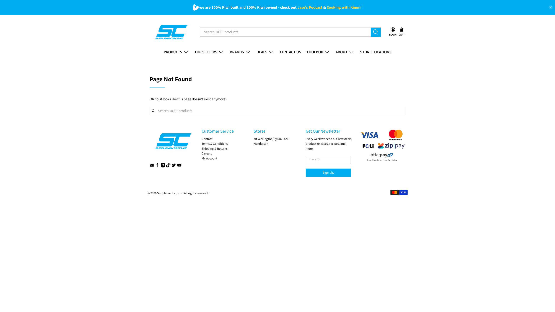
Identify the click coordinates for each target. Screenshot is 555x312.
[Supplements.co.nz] (171, 32)
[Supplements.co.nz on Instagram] (163, 166)
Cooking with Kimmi (344, 7)
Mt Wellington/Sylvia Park (271, 139)
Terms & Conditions (215, 143)
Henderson (261, 143)
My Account (209, 158)
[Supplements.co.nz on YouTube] (179, 166)
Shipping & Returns (214, 148)
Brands (237, 52)
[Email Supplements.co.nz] (152, 166)
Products (173, 52)
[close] (550, 7)
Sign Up (328, 172)
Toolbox (315, 52)
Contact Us (290, 52)
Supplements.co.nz (170, 193)
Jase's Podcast (309, 7)
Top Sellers (205, 52)
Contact (207, 139)
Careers (207, 153)
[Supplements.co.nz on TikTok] (168, 166)
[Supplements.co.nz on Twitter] (174, 166)
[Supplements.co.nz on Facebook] (157, 166)
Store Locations (376, 52)
